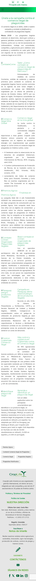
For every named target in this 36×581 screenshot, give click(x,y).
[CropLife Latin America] (18, 5)
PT (18, 2)
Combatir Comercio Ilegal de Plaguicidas (16, 452)
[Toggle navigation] (2, 9)
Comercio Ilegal (8, 457)
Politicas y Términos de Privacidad (18, 493)
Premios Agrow (8, 447)
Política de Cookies (18, 498)
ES (13, 2)
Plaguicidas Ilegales (24, 457)
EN (23, 2)
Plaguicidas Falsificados (11, 461)
